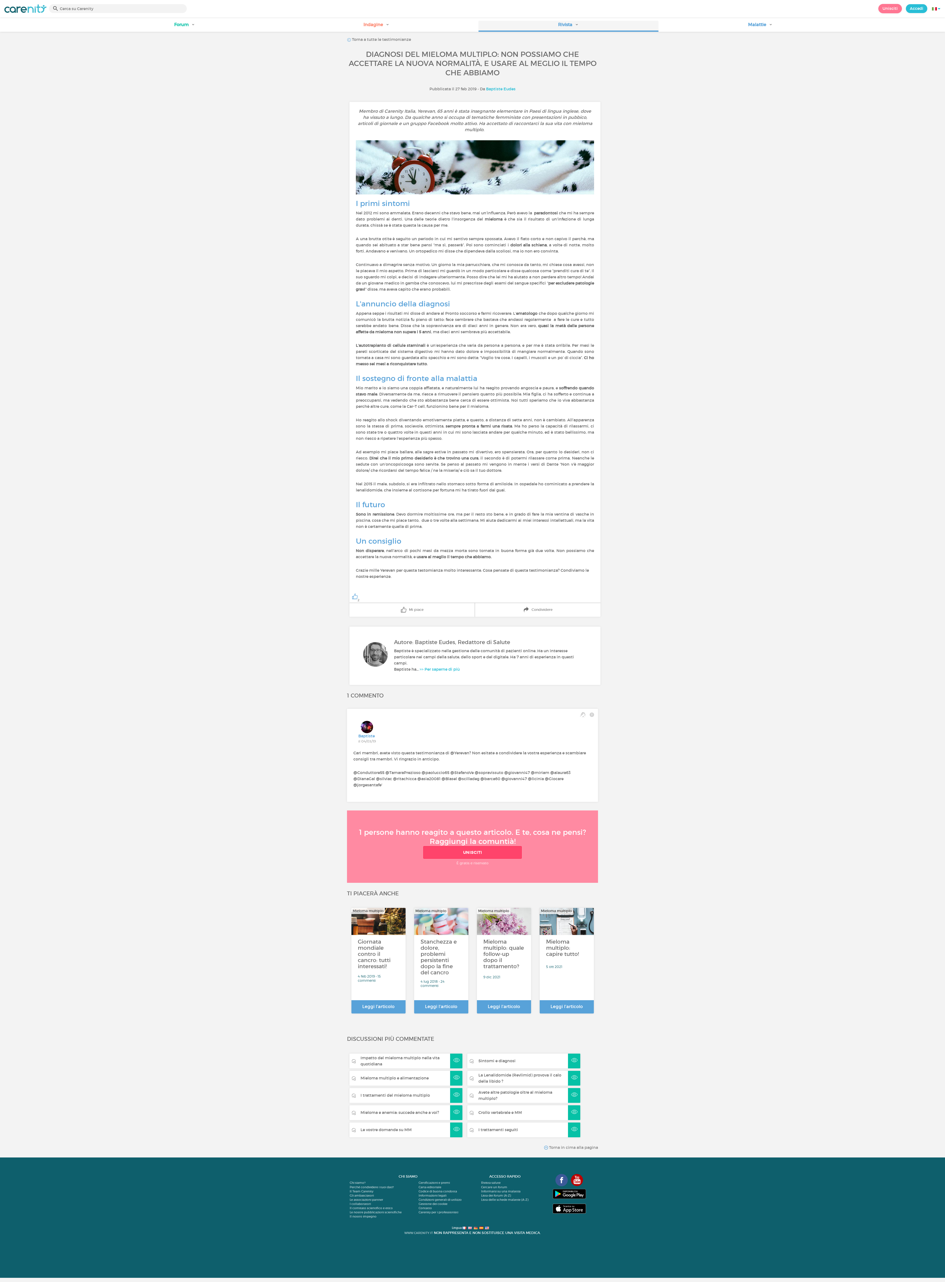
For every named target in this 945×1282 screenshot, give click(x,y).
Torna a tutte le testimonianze (381, 39)
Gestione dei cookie (433, 1204)
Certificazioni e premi (434, 1183)
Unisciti (890, 8)
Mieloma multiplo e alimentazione (395, 1078)
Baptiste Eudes (501, 88)
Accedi (916, 8)
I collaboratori (360, 1204)
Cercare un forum (494, 1187)
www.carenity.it (418, 1233)
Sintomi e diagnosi (497, 1060)
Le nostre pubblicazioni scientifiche (376, 1212)
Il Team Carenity (361, 1191)
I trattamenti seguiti (498, 1129)
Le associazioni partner (366, 1200)
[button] (184, 26)
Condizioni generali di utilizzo (440, 1200)
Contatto (425, 1208)
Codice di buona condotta (438, 1191)
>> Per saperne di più (440, 669)
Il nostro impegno (363, 1216)
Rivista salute (491, 1183)
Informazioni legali (432, 1195)
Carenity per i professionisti (438, 1212)
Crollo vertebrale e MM (500, 1112)
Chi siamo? (357, 1183)
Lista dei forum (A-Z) (496, 1195)
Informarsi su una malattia (500, 1191)
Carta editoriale (430, 1187)
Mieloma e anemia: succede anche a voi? (400, 1112)
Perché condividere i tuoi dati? (372, 1187)
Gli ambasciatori (362, 1195)
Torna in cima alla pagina (573, 1147)
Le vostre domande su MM (386, 1129)
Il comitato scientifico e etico (371, 1208)
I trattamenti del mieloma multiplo (395, 1095)
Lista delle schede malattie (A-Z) (504, 1200)
